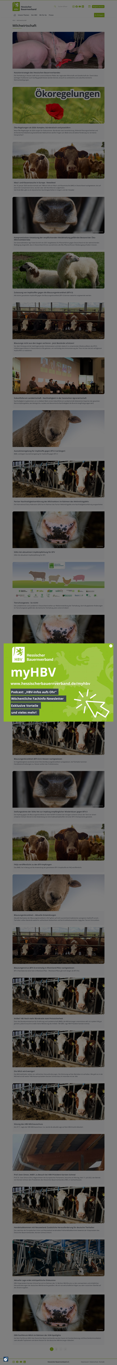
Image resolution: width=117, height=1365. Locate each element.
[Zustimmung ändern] (6, 1359)
